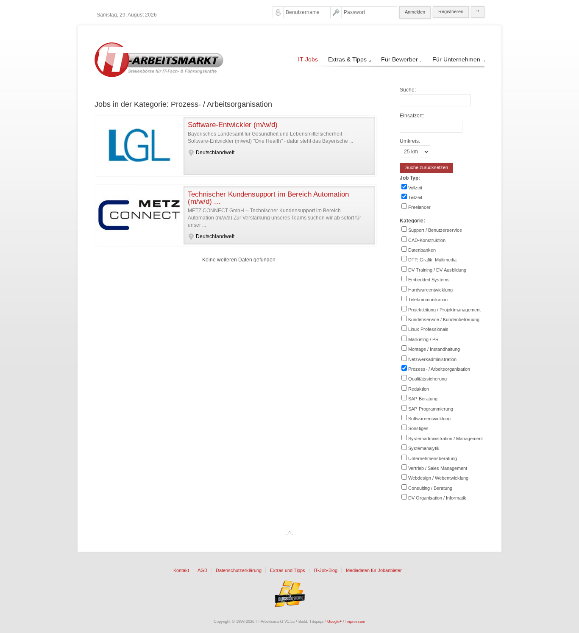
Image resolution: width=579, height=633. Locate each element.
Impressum (355, 621)
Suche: (408, 90)
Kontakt (181, 570)
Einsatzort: (412, 116)
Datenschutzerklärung (239, 570)
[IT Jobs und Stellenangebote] (159, 75)
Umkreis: (410, 141)
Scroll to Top (289, 533)
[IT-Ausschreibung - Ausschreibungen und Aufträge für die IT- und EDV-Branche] (289, 593)
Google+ (334, 621)
